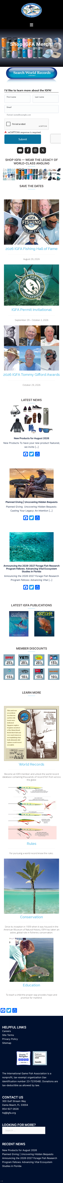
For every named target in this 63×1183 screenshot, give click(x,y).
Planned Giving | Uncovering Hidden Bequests (32, 502)
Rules (31, 843)
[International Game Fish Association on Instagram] (35, 150)
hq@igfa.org (9, 1112)
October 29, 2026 (31, 384)
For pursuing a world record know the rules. (31, 853)
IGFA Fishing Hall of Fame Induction (31, 44)
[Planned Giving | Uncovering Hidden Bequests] (32, 482)
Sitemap (6, 1042)
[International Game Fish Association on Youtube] (20, 150)
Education (31, 985)
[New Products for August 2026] (32, 419)
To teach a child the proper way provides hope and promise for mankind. (31, 996)
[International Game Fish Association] (31, 11)
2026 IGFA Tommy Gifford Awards (31, 374)
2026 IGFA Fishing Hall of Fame (31, 248)
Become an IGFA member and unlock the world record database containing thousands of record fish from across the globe (31, 776)
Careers (6, 1031)
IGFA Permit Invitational (32, 309)
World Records (31, 764)
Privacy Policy (10, 1039)
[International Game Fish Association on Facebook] (28, 150)
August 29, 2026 (31, 259)
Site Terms (8, 1035)
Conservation (31, 917)
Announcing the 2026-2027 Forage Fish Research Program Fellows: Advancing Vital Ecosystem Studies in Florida (32, 568)
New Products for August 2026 (31, 438)
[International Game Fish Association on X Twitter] (43, 150)
